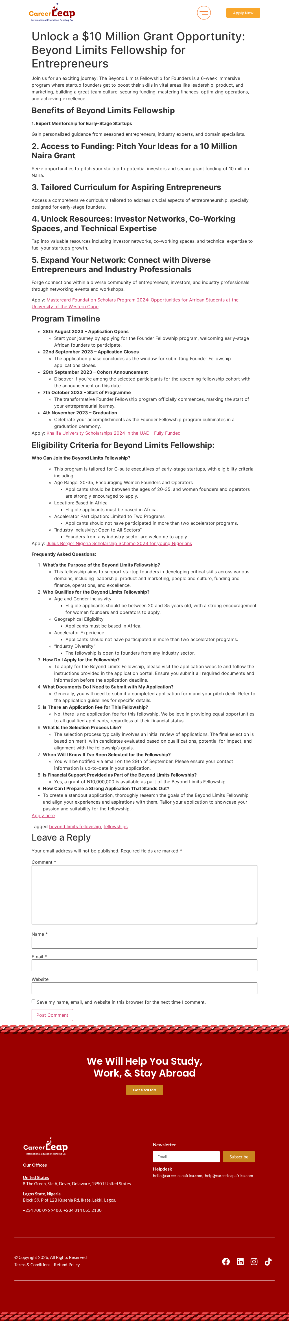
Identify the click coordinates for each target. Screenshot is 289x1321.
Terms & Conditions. (32, 1264)
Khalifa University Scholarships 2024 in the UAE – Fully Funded (114, 433)
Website (40, 979)
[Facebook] (226, 1262)
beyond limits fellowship (75, 826)
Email (39, 956)
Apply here (43, 815)
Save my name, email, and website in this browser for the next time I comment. (121, 1002)
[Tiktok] (268, 1262)
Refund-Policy (67, 1264)
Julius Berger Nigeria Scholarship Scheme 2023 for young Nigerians (119, 543)
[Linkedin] (240, 1262)
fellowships (116, 826)
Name (40, 934)
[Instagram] (254, 1262)
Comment (44, 862)
